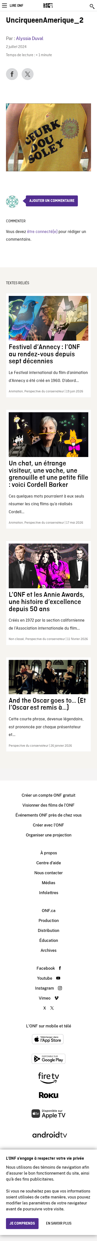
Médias (48, 882)
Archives (48, 950)
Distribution (48, 930)
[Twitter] (28, 74)
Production (49, 920)
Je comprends (22, 1224)
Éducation (48, 940)
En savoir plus (58, 1224)
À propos (48, 853)
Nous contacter (48, 873)
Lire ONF (16, 5)
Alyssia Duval (29, 38)
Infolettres (48, 892)
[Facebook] (12, 74)
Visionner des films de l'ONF (48, 805)
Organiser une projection (48, 835)
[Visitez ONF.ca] (56, 5)
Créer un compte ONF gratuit (48, 795)
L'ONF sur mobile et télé (48, 1026)
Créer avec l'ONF (48, 825)
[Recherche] (92, 6)
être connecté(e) (42, 231)
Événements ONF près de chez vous (48, 815)
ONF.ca (48, 910)
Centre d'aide (48, 863)
